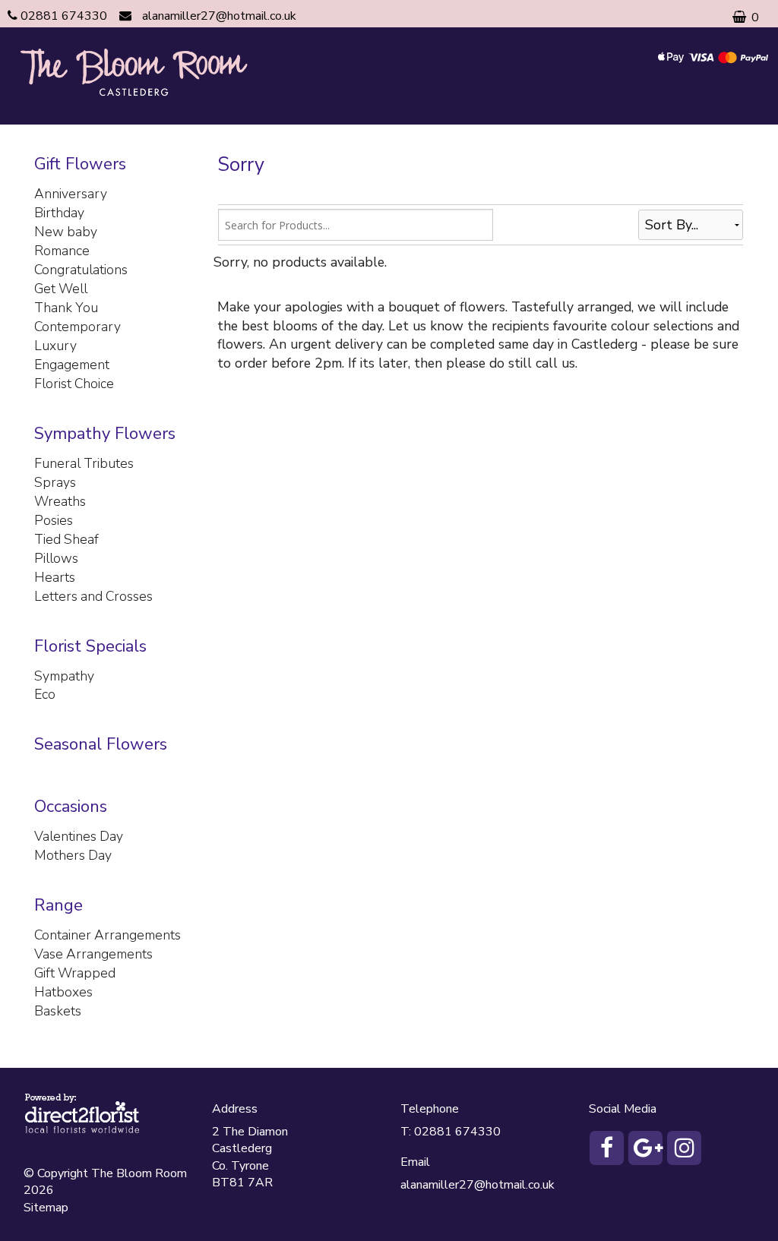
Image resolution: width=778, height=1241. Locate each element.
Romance (62, 251)
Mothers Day (73, 855)
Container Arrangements (107, 935)
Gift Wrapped (74, 973)
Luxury (55, 345)
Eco (44, 694)
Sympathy (64, 676)
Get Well (60, 288)
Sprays (55, 482)
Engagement (71, 364)
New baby (65, 232)
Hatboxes (63, 992)
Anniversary (70, 194)
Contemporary (77, 326)
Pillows (56, 558)
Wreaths (60, 501)
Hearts (54, 577)
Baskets (57, 1011)
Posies (53, 520)
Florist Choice (74, 383)
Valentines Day (78, 836)
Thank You (66, 307)
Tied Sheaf (66, 539)
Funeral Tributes (84, 463)
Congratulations (81, 270)
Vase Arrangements (93, 954)
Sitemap (46, 1207)
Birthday (59, 213)
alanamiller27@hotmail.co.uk (219, 16)
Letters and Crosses (93, 596)
